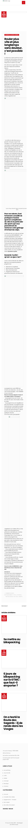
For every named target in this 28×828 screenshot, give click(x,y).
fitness (19, 594)
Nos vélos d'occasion (9, 805)
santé (20, 596)
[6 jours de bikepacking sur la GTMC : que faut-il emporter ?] (14, 659)
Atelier (5, 778)
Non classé (6, 802)
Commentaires (9, 593)
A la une (6, 794)
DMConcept (15, 824)
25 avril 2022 (4, 14)
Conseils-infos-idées (11, 34)
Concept (6, 781)
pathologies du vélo (12, 596)
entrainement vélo (10, 594)
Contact (6, 786)
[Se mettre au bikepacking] (14, 624)
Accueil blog (7, 770)
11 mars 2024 (4, 618)
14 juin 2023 (4, 652)
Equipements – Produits (10, 799)
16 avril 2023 (4, 696)
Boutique (6, 783)
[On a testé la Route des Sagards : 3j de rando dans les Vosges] (14, 702)
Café (5, 775)
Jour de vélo (7, 773)
